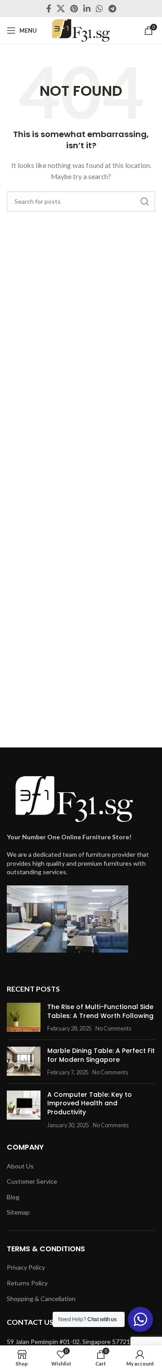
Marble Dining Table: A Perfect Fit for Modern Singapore (101, 1055)
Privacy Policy (26, 1267)
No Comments (113, 1028)
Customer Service (32, 1181)
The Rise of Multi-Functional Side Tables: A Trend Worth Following (100, 1011)
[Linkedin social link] (87, 8)
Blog (13, 1197)
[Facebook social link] (49, 8)
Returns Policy (27, 1283)
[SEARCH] (145, 201)
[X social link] (61, 8)
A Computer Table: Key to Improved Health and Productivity (89, 1103)
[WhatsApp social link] (99, 8)
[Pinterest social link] (74, 8)
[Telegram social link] (112, 8)
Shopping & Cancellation (41, 1298)
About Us (20, 1166)
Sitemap (18, 1212)
